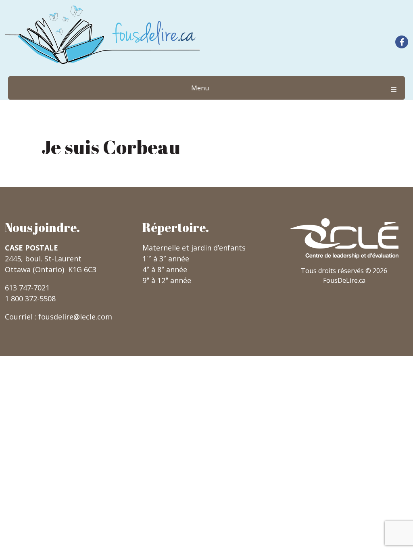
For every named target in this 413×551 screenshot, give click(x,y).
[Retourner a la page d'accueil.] (102, 34)
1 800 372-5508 (30, 298)
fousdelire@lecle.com (75, 316)
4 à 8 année (164, 269)
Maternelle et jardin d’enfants (194, 248)
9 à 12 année (166, 280)
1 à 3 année (165, 258)
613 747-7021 (27, 287)
